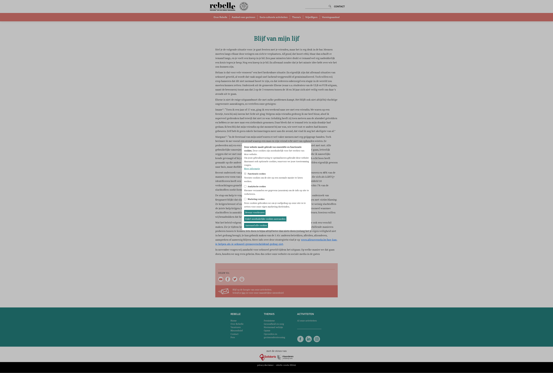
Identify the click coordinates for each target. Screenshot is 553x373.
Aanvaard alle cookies (256, 225)
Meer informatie (252, 168)
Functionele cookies (257, 174)
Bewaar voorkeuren (255, 212)
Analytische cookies (257, 186)
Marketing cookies (256, 199)
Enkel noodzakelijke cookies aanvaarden (265, 218)
